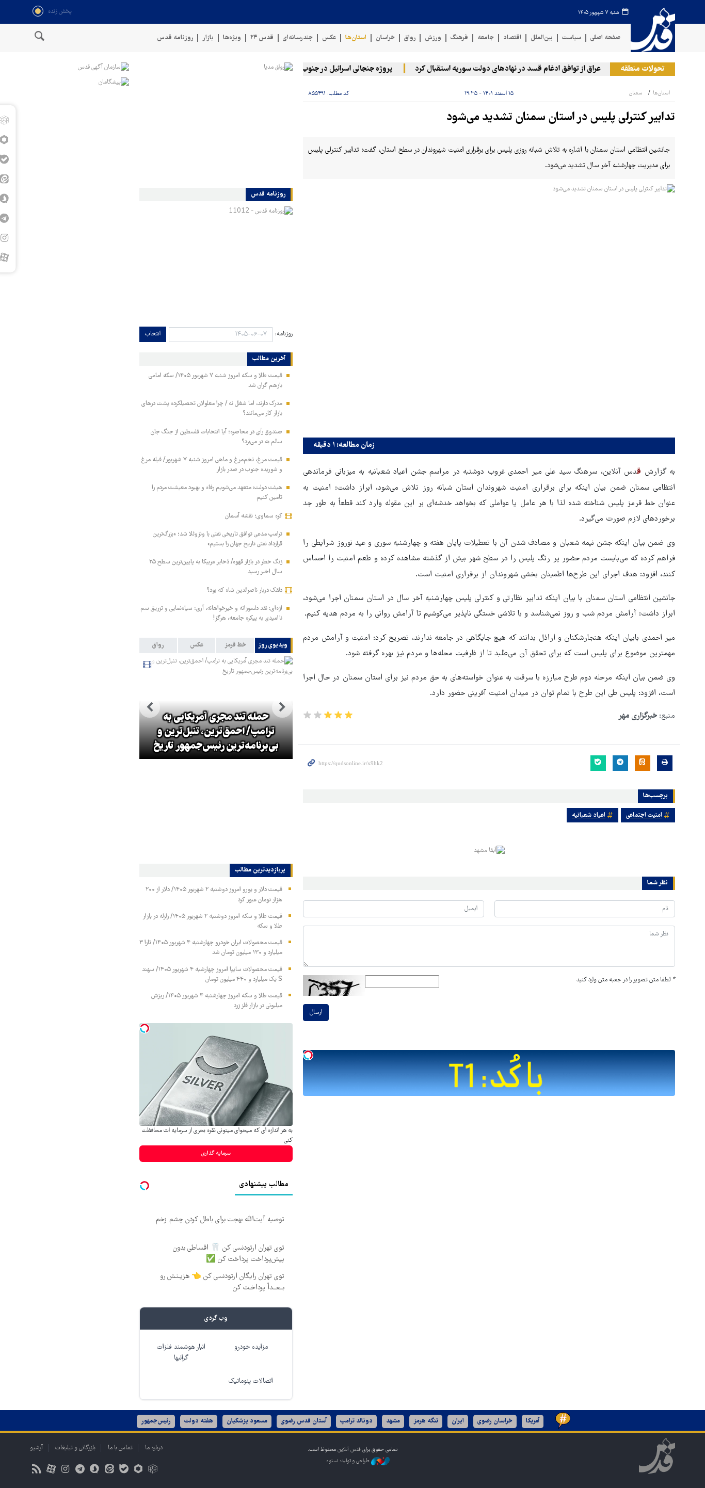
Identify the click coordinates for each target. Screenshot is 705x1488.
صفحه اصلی (605, 38)
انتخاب (153, 334)
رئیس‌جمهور (156, 1421)
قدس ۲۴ (262, 38)
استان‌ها (355, 38)
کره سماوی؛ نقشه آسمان (253, 516)
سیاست (571, 38)
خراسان (385, 38)
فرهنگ (459, 38)
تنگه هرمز (425, 1421)
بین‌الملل (542, 38)
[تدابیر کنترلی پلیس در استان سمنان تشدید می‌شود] (489, 308)
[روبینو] (138, 1470)
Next (149, 707)
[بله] (123, 1470)
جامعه (485, 38)
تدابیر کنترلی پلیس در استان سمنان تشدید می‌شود (560, 117)
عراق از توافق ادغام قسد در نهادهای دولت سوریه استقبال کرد (522, 69)
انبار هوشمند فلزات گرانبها (181, 1353)
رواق (409, 38)
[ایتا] (109, 1470)
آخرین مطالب (268, 359)
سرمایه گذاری (216, 1153)
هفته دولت (198, 1421)
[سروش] (94, 1470)
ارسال (316, 1012)
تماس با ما (120, 1448)
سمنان (636, 93)
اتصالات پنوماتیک (251, 1381)
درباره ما (154, 1448)
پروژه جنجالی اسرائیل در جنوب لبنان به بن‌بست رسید (328, 69)
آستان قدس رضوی (304, 1421)
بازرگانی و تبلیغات (75, 1448)
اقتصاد (512, 38)
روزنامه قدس (175, 38)
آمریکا (532, 1421)
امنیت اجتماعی (644, 815)
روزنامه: (284, 334)
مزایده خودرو (251, 1347)
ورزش (433, 38)
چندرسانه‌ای (298, 38)
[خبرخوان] (36, 1470)
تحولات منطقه (642, 69)
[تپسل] (308, 1055)
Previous (282, 707)
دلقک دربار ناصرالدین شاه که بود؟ (244, 590)
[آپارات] (50, 1470)
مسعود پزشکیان (247, 1421)
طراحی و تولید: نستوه (348, 1461)
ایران (458, 1421)
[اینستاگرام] (65, 1470)
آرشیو (36, 1448)
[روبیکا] (153, 1470)
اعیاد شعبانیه (588, 815)
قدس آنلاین (653, 30)
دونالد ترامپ (356, 1421)
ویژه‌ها (232, 38)
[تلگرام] (80, 1470)
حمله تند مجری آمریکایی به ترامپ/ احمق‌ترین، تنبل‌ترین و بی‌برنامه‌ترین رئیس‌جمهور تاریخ (216, 732)
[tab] (274, 645)
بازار (208, 38)
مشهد (393, 1421)
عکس (329, 38)
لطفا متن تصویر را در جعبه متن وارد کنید (625, 980)
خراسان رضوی (494, 1421)
